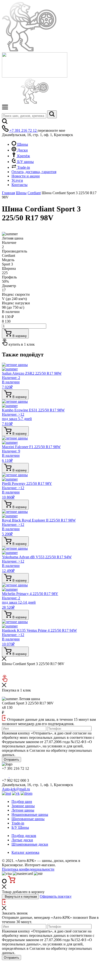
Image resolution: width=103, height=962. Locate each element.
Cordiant (34, 193)
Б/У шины (25, 162)
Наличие (9, 242)
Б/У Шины (20, 827)
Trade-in (23, 167)
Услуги (17, 180)
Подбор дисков (23, 836)
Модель (8, 260)
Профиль (9, 277)
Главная (8, 193)
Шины (22, 144)
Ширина (9, 268)
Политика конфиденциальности (28, 869)
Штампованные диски (29, 844)
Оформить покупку (56, 896)
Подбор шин (21, 802)
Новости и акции (25, 176)
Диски (22, 150)
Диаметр (9, 286)
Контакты (19, 185)
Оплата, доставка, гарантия (33, 172)
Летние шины (22, 810)
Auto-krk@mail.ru (16, 789)
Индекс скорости (16, 294)
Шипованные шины (28, 819)
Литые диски (22, 840)
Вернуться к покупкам (20, 896)
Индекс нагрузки (16, 303)
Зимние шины (23, 806)
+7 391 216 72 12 (23, 130)
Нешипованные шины (29, 814)
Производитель (14, 251)
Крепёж (23, 156)
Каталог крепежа (25, 852)
